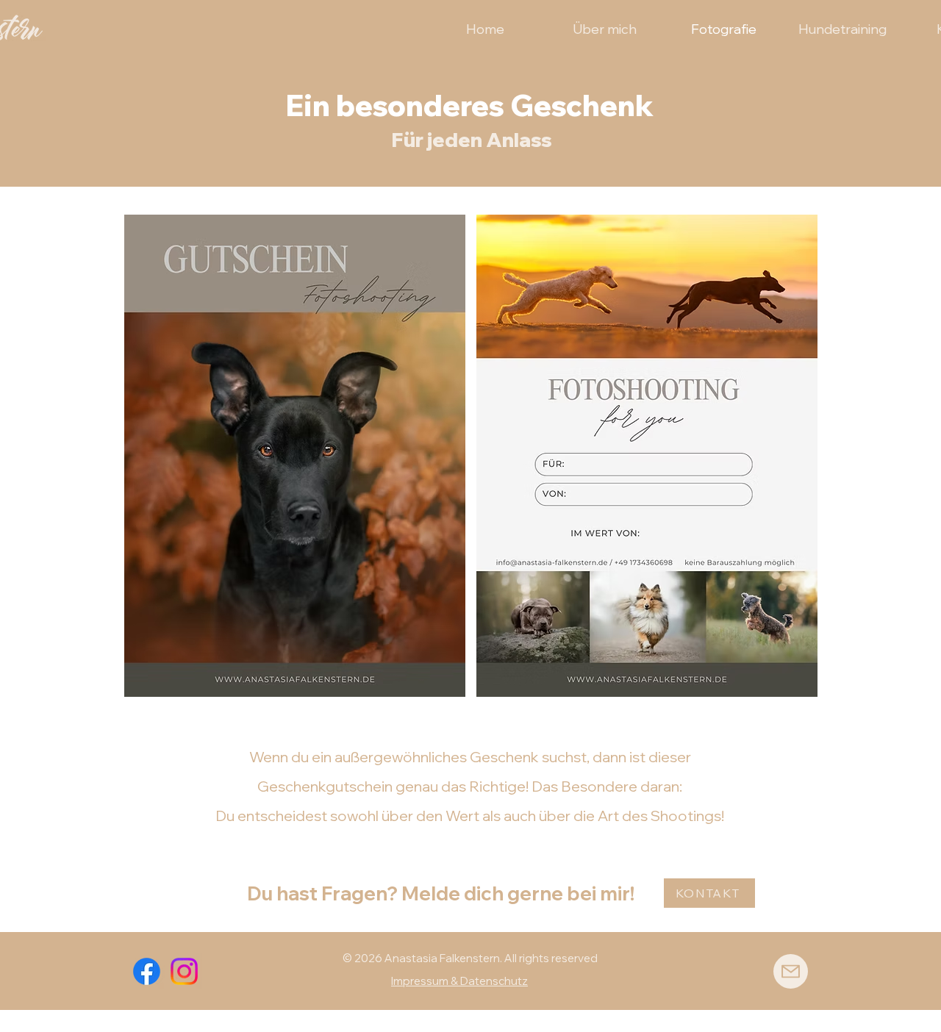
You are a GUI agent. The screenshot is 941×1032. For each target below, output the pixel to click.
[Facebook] (147, 971)
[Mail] (790, 971)
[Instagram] (184, 971)
